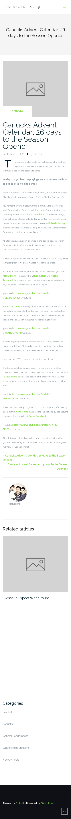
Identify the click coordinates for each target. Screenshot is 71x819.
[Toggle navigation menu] (64, 7)
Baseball (8, 712)
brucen (37, 154)
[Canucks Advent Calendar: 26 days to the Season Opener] (35, 88)
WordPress (48, 803)
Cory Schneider (33, 214)
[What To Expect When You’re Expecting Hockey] (35, 564)
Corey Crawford (37, 416)
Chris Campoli (23, 412)
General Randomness (15, 735)
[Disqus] (35, 649)
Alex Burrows (10, 276)
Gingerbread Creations (16, 747)
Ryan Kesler (39, 276)
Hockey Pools (11, 759)
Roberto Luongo (57, 223)
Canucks (17, 111)
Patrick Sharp (10, 376)
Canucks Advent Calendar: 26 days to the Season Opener (32, 135)
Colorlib (20, 803)
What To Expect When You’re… (27, 598)
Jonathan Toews (12, 306)
